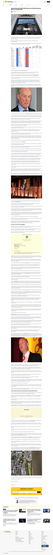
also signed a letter (19, 231)
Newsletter (42, 548)
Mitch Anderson (5, 513)
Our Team (42, 533)
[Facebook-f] (40, 1)
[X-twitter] (41, 1)
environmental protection (36, 335)
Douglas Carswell (13, 365)
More (28, 4)
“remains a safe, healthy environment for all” (20, 381)
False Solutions (30, 539)
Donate (48, 1)
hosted (21, 420)
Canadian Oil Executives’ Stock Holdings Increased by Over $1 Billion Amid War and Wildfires (10, 511)
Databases (17, 533)
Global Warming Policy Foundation (21, 82)
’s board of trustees (20, 448)
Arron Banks (23, 370)
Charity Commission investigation (29, 401)
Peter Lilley (31, 75)
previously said (20, 129)
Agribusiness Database (18, 539)
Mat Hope (15, 11)
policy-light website (14, 116)
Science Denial (30, 533)
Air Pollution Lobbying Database (20, 541)
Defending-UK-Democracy (32, 523)
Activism (30, 540)
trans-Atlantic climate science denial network (18, 393)
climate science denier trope (29, 318)
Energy (29, 532)
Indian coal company (21, 81)
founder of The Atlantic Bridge (18, 398)
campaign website (24, 136)
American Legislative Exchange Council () (24, 402)
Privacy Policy (43, 541)
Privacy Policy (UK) (43, 542)
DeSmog (10, 2)
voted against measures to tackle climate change (20, 203)
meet (36, 405)
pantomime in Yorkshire (14, 75)
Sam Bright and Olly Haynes (31, 521)
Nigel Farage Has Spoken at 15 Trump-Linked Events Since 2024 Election (9, 520)
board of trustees (30, 81)
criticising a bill (22, 146)
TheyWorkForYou (21, 85)
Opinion (30, 543)
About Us (42, 532)
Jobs (42, 540)
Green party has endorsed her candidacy (19, 148)
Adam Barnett (5, 522)
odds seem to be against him (21, 330)
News (16, 532)
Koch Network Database (19, 540)
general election (31, 37)
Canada (29, 541)
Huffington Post (38, 374)
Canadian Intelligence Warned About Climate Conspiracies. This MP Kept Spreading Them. (34, 510)
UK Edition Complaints (44, 543)
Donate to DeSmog (43, 539)
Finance (30, 542)
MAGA (5, 525)
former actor (29, 380)
